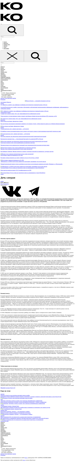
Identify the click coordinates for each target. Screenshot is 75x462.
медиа (2, 82)
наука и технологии (5, 78)
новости (3, 66)
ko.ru (24, 460)
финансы (6, 43)
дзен (6, 98)
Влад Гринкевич (5, 183)
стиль (5, 47)
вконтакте (9, 98)
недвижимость (4, 79)
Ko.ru (26, 457)
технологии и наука (5, 112)
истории (8, 387)
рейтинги (3, 74)
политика (3, 86)
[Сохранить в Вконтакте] (12, 196)
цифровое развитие (5, 77)
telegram (3, 98)
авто (2, 81)
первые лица (7, 44)
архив (2, 89)
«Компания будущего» (6, 90)
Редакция (3, 99)
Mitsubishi (3, 387)
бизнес (5, 42)
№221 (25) (12, 387)
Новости (9, 102)
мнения (5, 45)
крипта (2, 83)
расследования (4, 87)
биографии (6, 48)
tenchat (14, 98)
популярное (3, 102)
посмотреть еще (4, 421)
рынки (2, 70)
